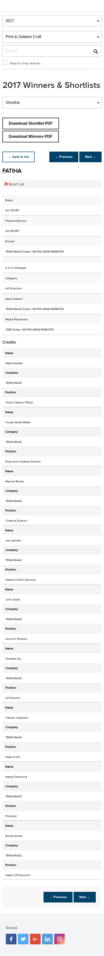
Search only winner (25, 63)
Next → (90, 157)
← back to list (18, 157)
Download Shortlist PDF (31, 123)
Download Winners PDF (30, 136)
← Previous (64, 157)
